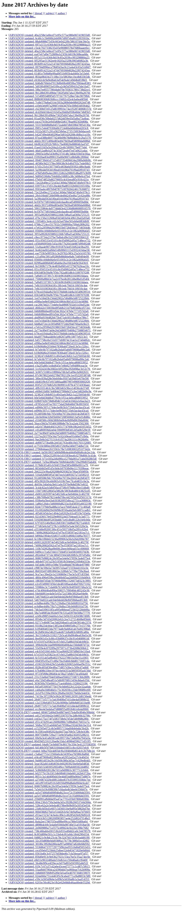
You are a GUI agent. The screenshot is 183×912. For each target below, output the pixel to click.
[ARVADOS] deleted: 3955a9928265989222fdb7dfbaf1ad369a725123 (49, 234)
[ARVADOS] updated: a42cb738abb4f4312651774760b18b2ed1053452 (50, 426)
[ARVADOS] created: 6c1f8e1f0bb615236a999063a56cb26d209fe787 (49, 539)
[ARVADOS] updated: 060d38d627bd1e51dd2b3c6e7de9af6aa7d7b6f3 (50, 811)
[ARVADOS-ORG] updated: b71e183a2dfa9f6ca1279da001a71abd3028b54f (53, 458)
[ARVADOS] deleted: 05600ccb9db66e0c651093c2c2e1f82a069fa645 (49, 259)
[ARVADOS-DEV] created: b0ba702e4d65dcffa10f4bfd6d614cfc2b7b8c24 (52, 750)
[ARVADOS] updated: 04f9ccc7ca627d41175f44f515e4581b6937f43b (49, 551)
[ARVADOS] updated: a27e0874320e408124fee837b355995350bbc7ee (50, 779)
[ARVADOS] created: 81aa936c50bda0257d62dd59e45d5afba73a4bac (49, 118)
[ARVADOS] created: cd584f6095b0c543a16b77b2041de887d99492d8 (50, 243)
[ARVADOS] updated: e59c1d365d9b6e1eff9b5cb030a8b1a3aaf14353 (49, 879)
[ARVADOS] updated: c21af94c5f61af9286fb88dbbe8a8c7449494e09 (49, 256)
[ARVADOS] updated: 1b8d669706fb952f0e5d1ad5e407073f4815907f (49, 872)
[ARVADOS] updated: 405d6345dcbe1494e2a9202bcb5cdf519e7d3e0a (50, 513)
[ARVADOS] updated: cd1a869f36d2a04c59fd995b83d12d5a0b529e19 (50, 429)
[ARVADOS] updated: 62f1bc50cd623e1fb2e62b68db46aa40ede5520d (50, 882)
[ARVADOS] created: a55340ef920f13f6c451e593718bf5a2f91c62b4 (48, 529)
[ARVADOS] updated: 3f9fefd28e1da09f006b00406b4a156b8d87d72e (49, 644)
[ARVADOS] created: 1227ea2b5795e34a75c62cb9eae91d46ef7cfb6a (49, 436)
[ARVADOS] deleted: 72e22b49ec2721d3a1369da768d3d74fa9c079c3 (49, 192)
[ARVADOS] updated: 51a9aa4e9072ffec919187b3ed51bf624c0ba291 (49, 246)
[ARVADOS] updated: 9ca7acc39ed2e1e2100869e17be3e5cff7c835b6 (49, 574)
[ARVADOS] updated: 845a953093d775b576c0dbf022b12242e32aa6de (50, 686)
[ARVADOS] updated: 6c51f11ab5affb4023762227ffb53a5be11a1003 (49, 657)
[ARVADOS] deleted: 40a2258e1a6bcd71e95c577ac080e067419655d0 (50, 51)
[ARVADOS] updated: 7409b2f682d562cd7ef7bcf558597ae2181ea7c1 (49, 532)
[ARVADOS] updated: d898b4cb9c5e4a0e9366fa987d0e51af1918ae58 (49, 824)
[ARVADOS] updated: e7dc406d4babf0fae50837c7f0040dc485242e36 (49, 590)
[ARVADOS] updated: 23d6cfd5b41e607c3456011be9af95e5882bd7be (50, 808)
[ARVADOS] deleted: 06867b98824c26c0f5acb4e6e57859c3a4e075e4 (49, 786)
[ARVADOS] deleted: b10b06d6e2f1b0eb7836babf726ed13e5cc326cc (49, 352)
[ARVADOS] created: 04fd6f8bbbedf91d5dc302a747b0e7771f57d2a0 (49, 311)
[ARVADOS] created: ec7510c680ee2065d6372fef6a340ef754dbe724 (49, 445)
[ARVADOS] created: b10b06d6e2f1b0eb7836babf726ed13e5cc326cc (49, 346)
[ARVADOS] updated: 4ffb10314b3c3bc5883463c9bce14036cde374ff (49, 388)
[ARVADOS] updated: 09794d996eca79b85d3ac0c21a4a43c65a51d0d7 (50, 67)
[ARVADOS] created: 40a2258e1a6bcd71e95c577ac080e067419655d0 (50, 35)
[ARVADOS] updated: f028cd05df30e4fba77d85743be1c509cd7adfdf (49, 667)
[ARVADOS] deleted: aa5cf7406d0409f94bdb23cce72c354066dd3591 (49, 795)
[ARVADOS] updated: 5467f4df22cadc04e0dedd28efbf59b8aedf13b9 (49, 596)
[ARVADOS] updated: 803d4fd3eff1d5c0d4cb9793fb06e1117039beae (49, 468)
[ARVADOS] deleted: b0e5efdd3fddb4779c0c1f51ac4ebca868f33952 (48, 397)
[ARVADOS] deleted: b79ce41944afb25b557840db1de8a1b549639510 (50, 333)
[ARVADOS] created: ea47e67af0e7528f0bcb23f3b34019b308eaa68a (49, 54)
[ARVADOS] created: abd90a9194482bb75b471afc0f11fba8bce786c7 (49, 317)
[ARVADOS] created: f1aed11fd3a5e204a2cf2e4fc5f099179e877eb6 (48, 147)
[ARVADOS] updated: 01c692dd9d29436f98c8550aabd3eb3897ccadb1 (50, 510)
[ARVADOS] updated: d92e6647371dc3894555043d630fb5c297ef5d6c (50, 555)
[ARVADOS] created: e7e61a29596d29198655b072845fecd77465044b (50, 227)
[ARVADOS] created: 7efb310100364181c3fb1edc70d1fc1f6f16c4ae (48, 285)
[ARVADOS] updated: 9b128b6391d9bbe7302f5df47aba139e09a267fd (50, 92)
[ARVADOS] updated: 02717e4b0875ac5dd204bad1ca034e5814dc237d (50, 622)
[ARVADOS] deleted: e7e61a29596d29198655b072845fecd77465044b (50, 327)
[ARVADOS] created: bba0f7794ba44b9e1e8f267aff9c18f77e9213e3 (48, 336)
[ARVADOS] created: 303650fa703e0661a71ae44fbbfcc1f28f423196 (48, 683)
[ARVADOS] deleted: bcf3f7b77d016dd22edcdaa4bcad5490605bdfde (49, 211)
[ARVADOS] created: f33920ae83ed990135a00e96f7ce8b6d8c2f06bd (49, 157)
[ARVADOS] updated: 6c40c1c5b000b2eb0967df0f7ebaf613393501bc (49, 38)
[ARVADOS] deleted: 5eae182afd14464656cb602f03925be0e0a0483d (49, 763)
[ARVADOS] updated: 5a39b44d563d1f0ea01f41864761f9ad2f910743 (49, 169)
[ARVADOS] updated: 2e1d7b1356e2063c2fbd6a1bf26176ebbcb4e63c (50, 693)
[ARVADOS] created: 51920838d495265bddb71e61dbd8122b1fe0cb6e (50, 519)
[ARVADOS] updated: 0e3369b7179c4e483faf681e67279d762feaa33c (49, 266)
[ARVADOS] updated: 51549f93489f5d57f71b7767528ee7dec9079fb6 (49, 96)
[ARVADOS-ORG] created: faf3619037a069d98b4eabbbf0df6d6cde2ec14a (52, 452)
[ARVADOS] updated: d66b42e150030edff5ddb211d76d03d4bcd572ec (50, 307)
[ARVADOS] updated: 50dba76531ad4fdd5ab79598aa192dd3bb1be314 (50, 725)
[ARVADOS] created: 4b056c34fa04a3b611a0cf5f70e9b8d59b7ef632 (49, 484)
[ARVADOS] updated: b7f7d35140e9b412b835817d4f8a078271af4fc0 (49, 522)
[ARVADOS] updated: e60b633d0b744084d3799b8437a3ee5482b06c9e (50, 391)
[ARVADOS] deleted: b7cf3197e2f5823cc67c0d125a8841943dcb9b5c (49, 654)
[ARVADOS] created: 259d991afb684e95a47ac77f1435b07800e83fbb (49, 799)
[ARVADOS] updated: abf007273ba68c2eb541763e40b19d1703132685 (50, 442)
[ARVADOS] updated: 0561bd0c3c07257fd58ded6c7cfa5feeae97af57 (49, 853)
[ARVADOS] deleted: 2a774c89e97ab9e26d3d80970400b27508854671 (50, 433)
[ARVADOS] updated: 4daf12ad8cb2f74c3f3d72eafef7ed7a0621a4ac (48, 150)
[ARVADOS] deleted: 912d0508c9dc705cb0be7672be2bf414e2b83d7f (49, 478)
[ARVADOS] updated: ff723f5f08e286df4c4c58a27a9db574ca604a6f (48, 673)
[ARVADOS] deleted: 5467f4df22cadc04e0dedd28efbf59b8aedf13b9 (48, 600)
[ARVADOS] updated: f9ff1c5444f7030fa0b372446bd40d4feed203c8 (49, 128)
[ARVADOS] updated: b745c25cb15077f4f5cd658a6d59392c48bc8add (50, 166)
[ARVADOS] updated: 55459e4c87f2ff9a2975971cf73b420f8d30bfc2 (49, 648)
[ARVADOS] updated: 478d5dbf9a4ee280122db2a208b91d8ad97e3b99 (50, 173)
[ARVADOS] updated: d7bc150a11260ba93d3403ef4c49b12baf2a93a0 (49, 218)
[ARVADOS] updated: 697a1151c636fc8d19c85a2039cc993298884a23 (50, 44)
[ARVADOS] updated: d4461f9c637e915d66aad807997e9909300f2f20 (50, 381)
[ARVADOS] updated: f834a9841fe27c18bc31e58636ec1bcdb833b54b (50, 76)
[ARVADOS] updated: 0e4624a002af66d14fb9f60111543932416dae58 (49, 250)
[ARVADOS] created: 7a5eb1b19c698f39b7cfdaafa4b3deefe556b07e (48, 789)
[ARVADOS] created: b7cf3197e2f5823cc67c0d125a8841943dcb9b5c (49, 641)
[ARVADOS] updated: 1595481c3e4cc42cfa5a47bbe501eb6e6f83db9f (49, 221)
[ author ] (61, 13)
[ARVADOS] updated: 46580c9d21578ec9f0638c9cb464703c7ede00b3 (50, 163)
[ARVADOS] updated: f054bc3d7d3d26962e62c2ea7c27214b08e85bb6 (50, 619)
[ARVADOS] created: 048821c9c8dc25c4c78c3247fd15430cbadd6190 (49, 837)
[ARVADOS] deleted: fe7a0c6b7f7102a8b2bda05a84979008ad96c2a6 (49, 359)
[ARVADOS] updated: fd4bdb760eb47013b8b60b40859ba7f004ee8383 (50, 83)
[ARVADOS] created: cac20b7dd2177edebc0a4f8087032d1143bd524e (49, 304)
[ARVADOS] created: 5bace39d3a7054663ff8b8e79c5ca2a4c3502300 (49, 423)
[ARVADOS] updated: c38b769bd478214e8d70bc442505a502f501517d (50, 497)
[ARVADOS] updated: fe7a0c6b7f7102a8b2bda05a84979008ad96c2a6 (49, 349)
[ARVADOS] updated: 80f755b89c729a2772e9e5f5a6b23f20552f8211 (49, 734)
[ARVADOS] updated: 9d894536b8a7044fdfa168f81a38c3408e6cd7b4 (49, 176)
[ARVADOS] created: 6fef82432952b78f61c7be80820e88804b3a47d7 (49, 144)
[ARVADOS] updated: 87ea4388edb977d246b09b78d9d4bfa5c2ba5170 (50, 137)
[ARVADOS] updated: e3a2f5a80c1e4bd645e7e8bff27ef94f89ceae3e (48, 365)
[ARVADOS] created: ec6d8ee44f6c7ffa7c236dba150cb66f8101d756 (48, 603)
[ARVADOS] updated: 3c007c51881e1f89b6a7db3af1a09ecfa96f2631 (49, 372)
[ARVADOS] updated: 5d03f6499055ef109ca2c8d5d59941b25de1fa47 (49, 86)
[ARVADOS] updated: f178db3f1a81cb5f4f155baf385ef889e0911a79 (49, 465)
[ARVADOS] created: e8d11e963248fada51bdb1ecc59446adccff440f (48, 860)
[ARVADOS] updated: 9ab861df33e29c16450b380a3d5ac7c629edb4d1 (50, 760)
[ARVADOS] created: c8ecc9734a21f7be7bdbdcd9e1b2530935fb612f (49, 237)
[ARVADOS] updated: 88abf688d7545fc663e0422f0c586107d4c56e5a (49, 41)
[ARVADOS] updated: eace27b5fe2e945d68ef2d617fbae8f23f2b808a (49, 121)
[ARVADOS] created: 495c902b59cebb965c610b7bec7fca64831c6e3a (49, 481)
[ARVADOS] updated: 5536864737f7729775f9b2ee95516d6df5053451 (50, 847)
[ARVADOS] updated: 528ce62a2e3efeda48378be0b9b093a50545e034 (50, 805)
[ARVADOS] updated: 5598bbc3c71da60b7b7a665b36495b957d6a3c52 (50, 587)
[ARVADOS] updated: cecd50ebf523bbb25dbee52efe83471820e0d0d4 (49, 850)
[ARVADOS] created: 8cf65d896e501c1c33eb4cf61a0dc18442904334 (49, 834)
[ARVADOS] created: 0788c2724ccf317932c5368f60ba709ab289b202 (49, 224)
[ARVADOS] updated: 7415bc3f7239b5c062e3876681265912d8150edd (50, 696)
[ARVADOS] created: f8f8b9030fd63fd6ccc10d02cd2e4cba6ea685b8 (48, 99)
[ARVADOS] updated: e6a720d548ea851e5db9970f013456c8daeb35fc (49, 680)
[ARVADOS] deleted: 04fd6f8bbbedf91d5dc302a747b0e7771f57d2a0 (49, 314)
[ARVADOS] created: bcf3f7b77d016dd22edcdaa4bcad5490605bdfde (49, 201)
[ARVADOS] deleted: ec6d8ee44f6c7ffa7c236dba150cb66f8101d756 (48, 606)
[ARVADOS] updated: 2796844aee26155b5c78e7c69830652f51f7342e (50, 449)
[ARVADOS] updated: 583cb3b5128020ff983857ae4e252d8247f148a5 (50, 818)
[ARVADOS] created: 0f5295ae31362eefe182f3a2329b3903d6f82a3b (49, 60)
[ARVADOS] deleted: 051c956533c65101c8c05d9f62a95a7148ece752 (49, 269)
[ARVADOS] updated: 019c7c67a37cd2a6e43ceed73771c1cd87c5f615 (49, 866)
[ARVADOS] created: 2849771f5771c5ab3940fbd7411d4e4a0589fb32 (49, 699)
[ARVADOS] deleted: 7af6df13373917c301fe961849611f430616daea (49, 282)
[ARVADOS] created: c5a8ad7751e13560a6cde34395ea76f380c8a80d (49, 754)
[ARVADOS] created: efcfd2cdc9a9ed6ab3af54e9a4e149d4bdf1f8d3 (48, 79)
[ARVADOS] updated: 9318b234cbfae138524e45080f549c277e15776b (50, 625)
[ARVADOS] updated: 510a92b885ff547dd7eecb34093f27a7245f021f (49, 474)
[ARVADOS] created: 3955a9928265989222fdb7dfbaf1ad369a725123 (49, 214)
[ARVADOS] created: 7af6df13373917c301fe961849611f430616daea (49, 275)
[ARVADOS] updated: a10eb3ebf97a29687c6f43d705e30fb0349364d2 (49, 105)
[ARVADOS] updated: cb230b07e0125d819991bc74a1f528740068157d (50, 108)
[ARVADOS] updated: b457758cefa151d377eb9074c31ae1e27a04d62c (50, 340)
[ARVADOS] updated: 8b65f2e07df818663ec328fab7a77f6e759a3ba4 (49, 571)
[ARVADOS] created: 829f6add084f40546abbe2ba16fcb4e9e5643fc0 (49, 262)
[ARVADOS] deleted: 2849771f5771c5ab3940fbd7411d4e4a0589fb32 (49, 705)
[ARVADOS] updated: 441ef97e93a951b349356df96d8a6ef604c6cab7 (49, 782)
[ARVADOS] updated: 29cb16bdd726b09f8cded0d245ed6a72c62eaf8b (50, 195)
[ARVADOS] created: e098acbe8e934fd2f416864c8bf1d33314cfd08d (49, 301)
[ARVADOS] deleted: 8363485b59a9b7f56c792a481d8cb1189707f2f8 (49, 295)
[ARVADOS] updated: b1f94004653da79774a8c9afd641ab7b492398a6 (50, 628)
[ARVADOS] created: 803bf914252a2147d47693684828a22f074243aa (49, 63)
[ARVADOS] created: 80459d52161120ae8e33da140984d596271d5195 (50, 741)
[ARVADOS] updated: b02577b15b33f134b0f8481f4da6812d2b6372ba (50, 773)
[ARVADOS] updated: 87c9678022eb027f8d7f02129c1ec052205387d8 (50, 375)
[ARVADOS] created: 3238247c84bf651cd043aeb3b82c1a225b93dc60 (49, 356)
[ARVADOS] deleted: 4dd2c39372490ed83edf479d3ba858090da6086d (50, 205)
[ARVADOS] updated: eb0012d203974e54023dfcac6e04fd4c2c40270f (49, 494)
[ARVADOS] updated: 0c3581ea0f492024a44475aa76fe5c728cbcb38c (49, 731)
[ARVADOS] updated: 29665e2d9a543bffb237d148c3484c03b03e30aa (50, 153)
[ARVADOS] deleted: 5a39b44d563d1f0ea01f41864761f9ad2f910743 (49, 198)
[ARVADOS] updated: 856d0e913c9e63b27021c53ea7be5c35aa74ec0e (50, 856)
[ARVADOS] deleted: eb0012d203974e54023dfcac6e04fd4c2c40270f (49, 542)
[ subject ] (49, 13)
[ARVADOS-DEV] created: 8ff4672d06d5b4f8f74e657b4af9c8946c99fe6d (52, 712)
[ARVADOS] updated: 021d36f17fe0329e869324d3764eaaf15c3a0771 (49, 516)
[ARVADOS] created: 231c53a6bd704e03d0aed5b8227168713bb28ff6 (49, 677)
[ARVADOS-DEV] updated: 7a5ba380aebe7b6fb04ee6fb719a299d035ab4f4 (53, 461)
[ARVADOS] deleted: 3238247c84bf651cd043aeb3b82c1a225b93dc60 (49, 394)
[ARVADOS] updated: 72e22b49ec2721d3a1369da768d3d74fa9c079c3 (50, 182)
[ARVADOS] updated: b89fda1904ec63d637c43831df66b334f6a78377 (50, 535)
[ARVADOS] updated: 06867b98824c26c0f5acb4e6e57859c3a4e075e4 (50, 558)
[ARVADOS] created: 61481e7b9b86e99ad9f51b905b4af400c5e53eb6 (49, 73)
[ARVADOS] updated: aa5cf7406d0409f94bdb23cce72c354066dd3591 (50, 792)
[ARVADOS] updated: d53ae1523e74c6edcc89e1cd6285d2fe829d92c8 (50, 815)
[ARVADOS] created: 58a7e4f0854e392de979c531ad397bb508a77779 (49, 612)
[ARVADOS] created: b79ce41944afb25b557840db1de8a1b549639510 (50, 291)
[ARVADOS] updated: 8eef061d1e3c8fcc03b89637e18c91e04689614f (49, 638)
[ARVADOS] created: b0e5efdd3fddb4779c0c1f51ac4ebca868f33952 (48, 362)
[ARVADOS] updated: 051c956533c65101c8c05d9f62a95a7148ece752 (50, 240)
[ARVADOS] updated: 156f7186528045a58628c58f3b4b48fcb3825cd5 (50, 490)
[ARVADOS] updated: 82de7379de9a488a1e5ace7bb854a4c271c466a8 (50, 506)
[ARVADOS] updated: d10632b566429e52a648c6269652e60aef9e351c (50, 664)
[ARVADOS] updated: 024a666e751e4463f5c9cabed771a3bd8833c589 (50, 876)
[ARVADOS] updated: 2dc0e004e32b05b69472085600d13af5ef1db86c (50, 417)
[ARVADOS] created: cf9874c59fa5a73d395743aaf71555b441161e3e (49, 567)
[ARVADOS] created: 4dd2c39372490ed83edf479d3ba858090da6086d (50, 140)
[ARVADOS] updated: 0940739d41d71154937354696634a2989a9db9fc (50, 160)
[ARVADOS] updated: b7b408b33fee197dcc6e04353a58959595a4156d (50, 670)
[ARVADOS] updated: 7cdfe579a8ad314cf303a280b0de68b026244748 (50, 102)
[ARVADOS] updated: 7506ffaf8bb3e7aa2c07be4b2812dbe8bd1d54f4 (49, 279)
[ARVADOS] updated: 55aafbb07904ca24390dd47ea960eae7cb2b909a (50, 869)
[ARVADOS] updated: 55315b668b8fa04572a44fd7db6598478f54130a (50, 124)
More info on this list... (22, 16)
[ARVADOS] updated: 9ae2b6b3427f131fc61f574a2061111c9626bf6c (49, 439)
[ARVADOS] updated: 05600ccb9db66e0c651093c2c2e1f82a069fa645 (49, 230)
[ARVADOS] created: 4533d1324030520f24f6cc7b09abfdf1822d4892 (49, 766)
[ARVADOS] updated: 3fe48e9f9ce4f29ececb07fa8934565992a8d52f (49, 863)
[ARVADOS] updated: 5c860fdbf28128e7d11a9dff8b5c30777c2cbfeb (49, 770)
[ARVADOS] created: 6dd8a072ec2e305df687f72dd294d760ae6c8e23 (49, 323)
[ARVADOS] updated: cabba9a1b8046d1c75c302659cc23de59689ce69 (50, 689)
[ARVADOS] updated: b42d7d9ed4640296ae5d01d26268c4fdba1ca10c (50, 134)
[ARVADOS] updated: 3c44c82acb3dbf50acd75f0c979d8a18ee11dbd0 (49, 487)
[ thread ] (38, 13)
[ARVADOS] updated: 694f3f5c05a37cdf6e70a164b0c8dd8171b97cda (49, 661)
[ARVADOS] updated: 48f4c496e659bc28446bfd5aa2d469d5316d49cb (50, 577)
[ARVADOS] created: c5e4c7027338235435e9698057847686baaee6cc (49, 47)
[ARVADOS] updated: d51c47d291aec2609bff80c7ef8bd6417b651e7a (49, 722)
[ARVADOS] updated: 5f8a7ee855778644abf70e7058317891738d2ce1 (50, 89)
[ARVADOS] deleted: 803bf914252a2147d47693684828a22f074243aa (49, 70)
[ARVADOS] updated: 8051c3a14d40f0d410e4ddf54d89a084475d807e (50, 776)
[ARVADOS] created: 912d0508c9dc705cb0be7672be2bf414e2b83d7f (49, 413)
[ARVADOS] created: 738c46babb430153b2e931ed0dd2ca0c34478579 (50, 831)
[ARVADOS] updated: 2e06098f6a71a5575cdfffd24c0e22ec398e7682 (49, 827)
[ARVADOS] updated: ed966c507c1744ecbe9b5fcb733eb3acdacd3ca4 (49, 407)
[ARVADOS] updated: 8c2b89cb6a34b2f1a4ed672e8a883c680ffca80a (49, 632)
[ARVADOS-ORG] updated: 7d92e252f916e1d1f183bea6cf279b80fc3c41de (53, 455)
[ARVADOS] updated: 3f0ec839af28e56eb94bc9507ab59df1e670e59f (49, 378)
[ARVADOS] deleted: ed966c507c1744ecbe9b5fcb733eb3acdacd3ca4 (49, 410)
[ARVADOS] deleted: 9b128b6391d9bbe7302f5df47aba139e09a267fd (49, 115)
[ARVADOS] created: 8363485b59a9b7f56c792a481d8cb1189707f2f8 (49, 272)
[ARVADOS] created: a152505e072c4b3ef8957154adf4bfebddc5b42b (49, 728)
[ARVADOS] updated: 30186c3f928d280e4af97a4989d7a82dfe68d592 (49, 843)
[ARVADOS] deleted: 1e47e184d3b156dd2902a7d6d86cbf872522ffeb (49, 320)
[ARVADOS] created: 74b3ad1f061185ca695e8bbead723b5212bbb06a (49, 609)
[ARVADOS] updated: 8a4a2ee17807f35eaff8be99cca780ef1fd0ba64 (48, 821)
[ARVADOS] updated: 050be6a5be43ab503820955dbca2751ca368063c (50, 500)
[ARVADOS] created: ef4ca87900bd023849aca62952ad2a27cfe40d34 (49, 757)
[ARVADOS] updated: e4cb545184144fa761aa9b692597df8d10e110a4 (50, 651)
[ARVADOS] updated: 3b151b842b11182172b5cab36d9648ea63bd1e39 (50, 635)
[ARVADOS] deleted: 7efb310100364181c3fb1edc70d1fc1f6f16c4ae (48, 288)
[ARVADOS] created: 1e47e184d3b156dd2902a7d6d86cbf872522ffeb (49, 298)
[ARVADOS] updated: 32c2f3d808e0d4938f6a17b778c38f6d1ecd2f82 (49, 840)
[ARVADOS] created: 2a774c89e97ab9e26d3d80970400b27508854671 (50, 330)
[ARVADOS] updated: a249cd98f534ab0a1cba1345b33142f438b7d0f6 (49, 616)
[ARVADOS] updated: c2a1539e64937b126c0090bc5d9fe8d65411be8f (50, 702)
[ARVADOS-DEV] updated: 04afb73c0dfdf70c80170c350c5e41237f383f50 (52, 744)
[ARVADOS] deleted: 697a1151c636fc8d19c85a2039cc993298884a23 (49, 57)
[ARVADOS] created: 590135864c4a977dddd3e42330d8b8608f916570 (50, 208)
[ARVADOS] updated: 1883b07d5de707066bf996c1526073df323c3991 (50, 580)
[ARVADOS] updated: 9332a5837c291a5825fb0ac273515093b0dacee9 (50, 131)
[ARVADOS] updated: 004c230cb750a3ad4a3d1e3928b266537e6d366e (50, 802)
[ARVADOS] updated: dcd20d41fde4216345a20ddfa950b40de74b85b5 (50, 112)
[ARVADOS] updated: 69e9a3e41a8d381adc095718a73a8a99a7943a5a (50, 738)
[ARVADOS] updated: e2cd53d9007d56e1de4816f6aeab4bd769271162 (50, 583)
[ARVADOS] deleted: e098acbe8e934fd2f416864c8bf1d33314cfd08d (49, 343)
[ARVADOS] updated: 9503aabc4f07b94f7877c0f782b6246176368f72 (49, 189)
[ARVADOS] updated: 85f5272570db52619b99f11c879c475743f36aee (49, 384)
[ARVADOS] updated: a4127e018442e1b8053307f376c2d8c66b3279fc (50, 715)
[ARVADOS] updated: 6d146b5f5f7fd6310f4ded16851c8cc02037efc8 (49, 747)
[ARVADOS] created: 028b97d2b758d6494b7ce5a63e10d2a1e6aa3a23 (50, 400)
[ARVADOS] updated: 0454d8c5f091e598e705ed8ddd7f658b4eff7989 (49, 564)
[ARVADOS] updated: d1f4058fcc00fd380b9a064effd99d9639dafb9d (49, 420)
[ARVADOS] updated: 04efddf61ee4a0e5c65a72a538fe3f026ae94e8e (49, 593)
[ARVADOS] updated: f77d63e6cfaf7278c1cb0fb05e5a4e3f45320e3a (49, 526)
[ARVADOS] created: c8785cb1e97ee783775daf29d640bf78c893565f (49, 404)
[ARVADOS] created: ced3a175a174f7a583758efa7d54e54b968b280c (49, 718)
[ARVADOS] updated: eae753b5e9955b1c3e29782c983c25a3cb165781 (50, 253)
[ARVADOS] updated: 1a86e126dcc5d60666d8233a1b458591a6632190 (50, 503)
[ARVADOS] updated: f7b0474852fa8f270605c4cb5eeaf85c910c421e (49, 179)
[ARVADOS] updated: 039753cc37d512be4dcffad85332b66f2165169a (49, 185)
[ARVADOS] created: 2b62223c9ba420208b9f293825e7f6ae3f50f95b (49, 471)
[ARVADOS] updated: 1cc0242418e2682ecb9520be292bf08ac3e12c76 (50, 368)
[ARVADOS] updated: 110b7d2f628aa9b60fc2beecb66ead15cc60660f (49, 548)
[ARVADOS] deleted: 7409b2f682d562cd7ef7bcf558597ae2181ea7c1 (49, 545)
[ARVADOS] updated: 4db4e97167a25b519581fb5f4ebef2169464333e (50, 561)
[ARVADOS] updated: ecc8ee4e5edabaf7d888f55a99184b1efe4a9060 (49, 709)
